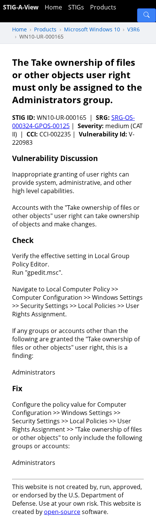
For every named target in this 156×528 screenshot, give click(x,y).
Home (53, 7)
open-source (62, 512)
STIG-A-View (21, 7)
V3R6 (133, 29)
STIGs (76, 7)
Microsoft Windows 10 (92, 29)
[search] (146, 15)
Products (103, 7)
